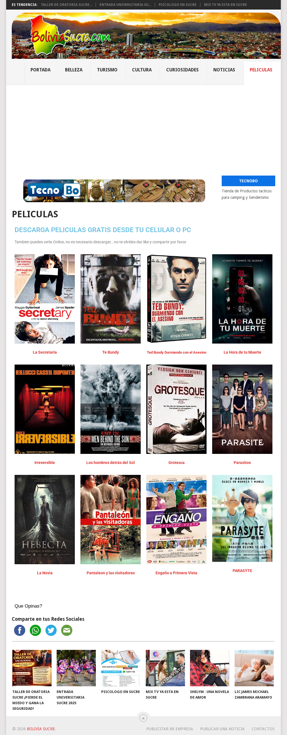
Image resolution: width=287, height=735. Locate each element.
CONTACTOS (263, 729)
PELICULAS (261, 70)
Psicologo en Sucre (177, 5)
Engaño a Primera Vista (176, 573)
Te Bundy (110, 352)
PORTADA (40, 70)
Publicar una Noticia (222, 729)
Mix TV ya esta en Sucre (225, 5)
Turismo (107, 70)
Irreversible (44, 462)
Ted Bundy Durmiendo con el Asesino (176, 352)
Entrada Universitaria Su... (125, 5)
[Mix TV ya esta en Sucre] (165, 668)
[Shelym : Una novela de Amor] (209, 668)
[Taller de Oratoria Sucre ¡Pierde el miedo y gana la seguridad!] (32, 668)
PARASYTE (242, 570)
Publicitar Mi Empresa (169, 729)
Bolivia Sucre (41, 729)
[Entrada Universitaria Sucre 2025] (76, 668)
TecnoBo (248, 181)
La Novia (45, 573)
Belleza (73, 70)
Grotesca (176, 462)
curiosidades (182, 70)
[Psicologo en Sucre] (120, 668)
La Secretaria (45, 352)
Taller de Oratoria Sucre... (66, 5)
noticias (224, 70)
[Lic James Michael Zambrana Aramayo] (254, 668)
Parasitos (242, 462)
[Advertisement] (143, 127)
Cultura (142, 70)
